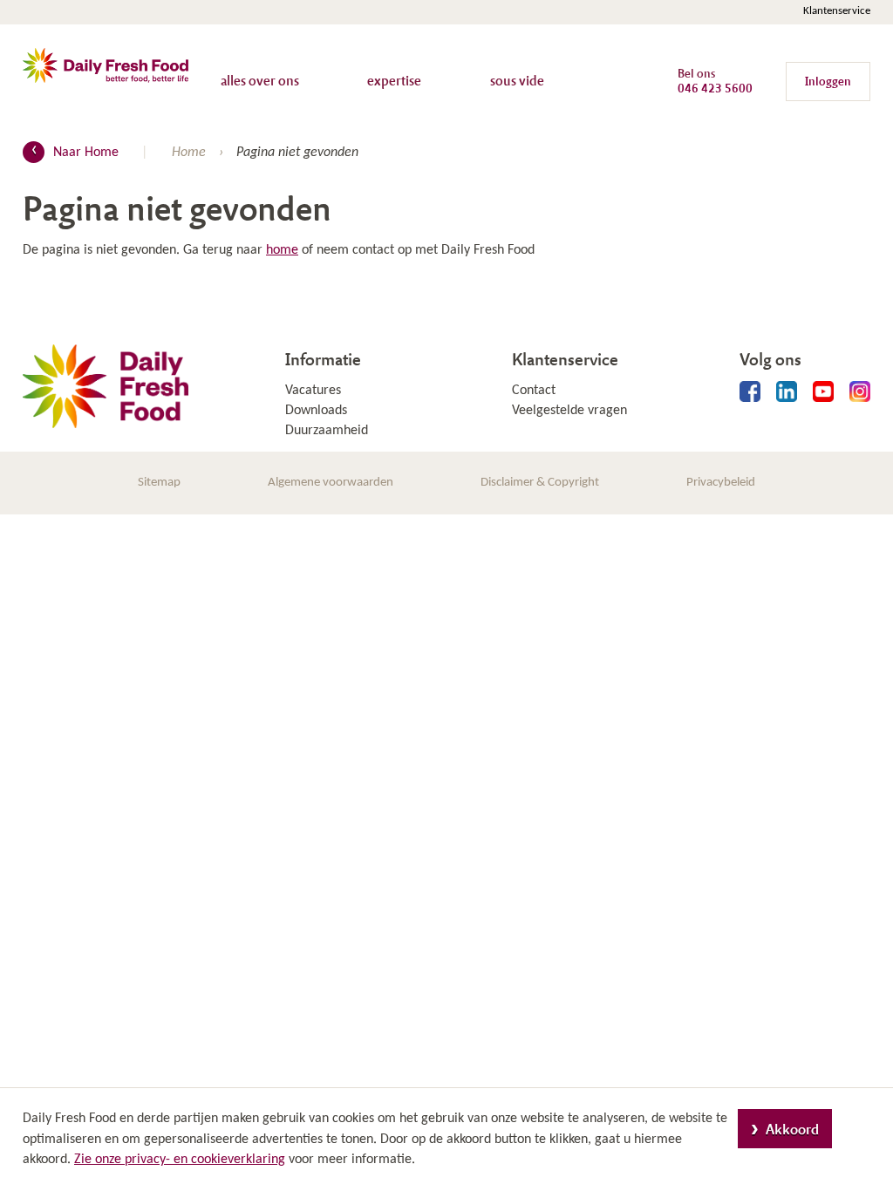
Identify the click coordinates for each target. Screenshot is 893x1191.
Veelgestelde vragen (569, 411)
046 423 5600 (715, 87)
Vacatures (313, 391)
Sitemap (159, 482)
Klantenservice (836, 11)
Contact (534, 391)
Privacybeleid (720, 482)
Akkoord (792, 1129)
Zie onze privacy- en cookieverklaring (179, 1160)
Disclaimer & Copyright (540, 482)
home (282, 250)
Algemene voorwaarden (330, 482)
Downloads (316, 411)
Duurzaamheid (326, 431)
